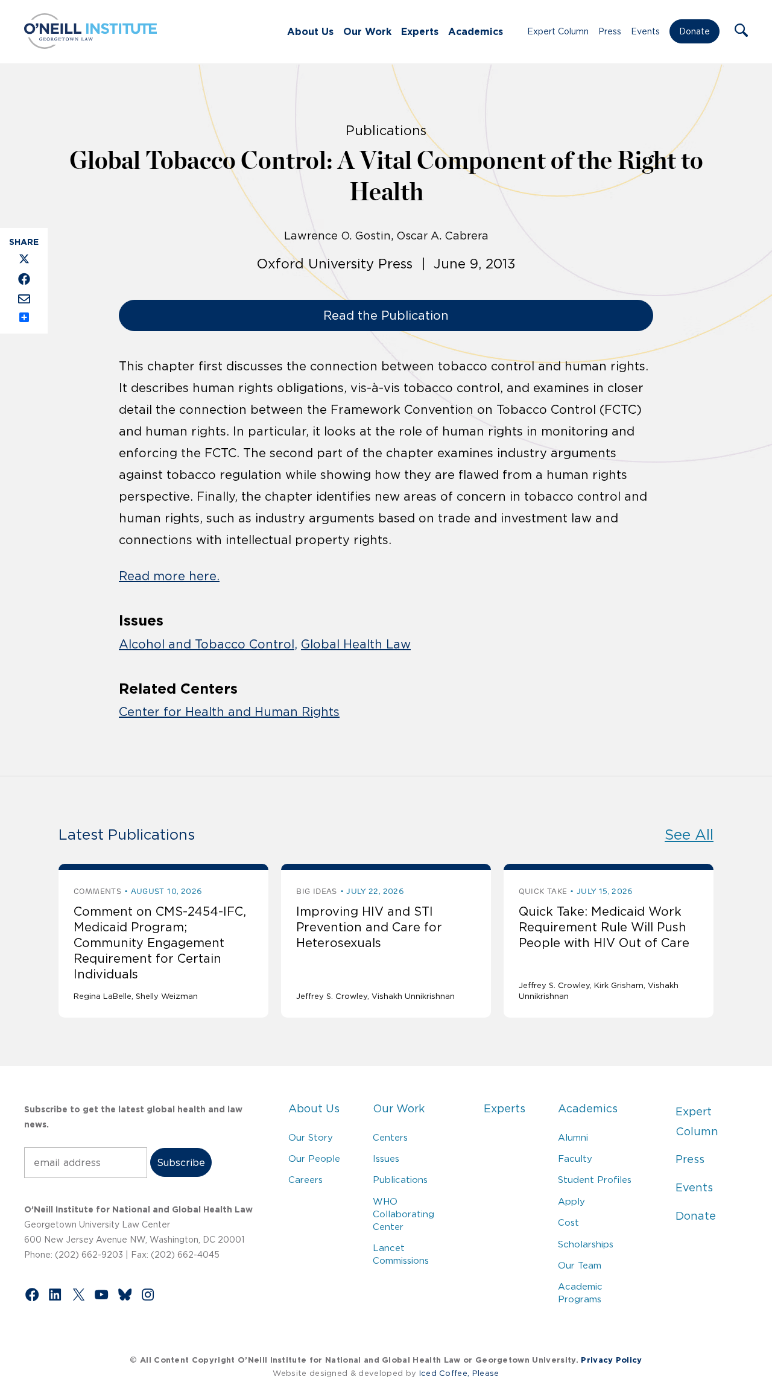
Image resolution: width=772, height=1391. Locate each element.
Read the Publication (386, 315)
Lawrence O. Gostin (337, 236)
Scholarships (585, 1244)
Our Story (310, 1137)
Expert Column (558, 31)
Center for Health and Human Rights (229, 711)
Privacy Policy (611, 1359)
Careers (305, 1179)
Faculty (575, 1158)
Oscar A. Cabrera (442, 236)
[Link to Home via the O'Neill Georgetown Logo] (90, 45)
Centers (390, 1137)
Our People (314, 1158)
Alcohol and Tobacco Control (206, 644)
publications (386, 130)
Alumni (573, 1137)
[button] (741, 31)
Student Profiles (594, 1179)
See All (689, 834)
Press (609, 31)
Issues (386, 1158)
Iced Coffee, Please (459, 1373)
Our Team (579, 1265)
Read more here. (169, 576)
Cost (568, 1222)
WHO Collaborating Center (403, 1214)
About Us (310, 31)
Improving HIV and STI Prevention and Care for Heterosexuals (369, 927)
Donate (694, 31)
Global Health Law (356, 644)
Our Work (367, 31)
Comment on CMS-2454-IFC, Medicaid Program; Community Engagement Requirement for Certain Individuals (160, 943)
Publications (400, 1179)
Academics (475, 31)
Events (645, 31)
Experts (419, 31)
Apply (571, 1201)
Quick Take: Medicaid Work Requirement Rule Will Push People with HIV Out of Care (604, 927)
